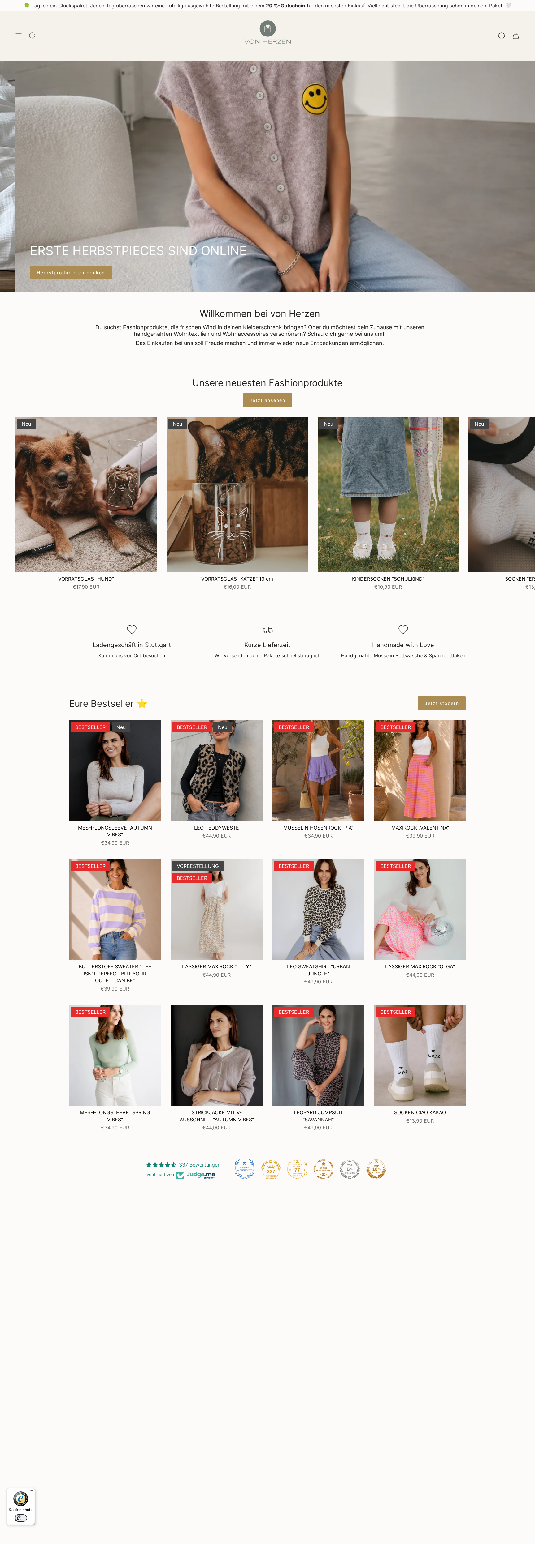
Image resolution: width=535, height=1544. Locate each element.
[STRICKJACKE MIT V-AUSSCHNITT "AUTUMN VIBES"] (217, 1055)
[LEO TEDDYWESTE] (217, 770)
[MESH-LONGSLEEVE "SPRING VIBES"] (115, 1055)
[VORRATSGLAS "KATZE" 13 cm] (237, 494)
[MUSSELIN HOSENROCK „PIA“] (318, 770)
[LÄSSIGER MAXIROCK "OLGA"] (420, 909)
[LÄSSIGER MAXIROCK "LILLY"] (217, 909)
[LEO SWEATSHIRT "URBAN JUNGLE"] (318, 909)
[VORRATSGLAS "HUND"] (86, 494)
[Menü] (31, 1491)
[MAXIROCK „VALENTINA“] (420, 770)
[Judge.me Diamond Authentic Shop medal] (244, 1169)
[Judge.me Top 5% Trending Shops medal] (350, 1169)
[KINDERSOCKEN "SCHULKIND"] (388, 494)
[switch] (21, 1518)
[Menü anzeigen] (18, 35)
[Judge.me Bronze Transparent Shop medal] (323, 1169)
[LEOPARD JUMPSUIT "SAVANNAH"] (318, 1055)
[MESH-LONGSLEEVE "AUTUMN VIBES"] (115, 770)
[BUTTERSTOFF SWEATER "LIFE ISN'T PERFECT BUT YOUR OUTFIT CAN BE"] (115, 909)
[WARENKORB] (516, 35)
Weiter (526, 494)
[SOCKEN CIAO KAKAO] (420, 1055)
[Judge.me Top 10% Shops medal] (376, 1169)
